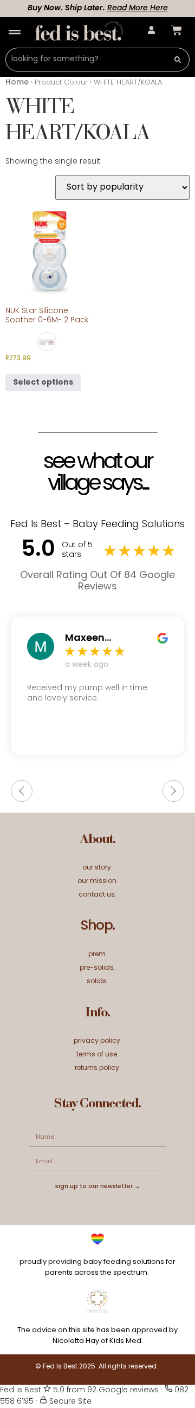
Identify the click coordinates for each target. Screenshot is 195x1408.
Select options (43, 382)
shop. (97, 926)
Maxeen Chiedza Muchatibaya (99, 639)
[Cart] (176, 30)
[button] (14, 32)
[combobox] (85, 60)
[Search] (178, 60)
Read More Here (125, 8)
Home (17, 82)
